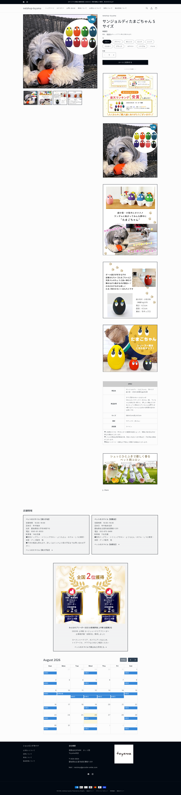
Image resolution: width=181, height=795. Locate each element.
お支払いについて (29, 750)
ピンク (139, 42)
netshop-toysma (67, 791)
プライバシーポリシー (102, 791)
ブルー (107, 42)
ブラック (119, 46)
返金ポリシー (90, 791)
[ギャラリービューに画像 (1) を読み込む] (30, 98)
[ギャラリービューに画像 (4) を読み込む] (75, 98)
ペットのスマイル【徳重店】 (105, 544)
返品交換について (29, 761)
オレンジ (129, 42)
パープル (142, 46)
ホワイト (131, 46)
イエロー (108, 46)
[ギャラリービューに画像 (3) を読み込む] (60, 98)
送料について (27, 754)
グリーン (118, 42)
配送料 (109, 34)
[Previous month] (130, 660)
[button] (147, 8)
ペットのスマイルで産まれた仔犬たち (89, 647)
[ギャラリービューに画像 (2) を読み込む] (45, 98)
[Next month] (135, 660)
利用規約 (112, 791)
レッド (149, 42)
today (123, 660)
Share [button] (106, 490)
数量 (103, 51)
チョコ (153, 46)
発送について (27, 757)
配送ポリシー (120, 791)
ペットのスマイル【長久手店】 (38, 550)
